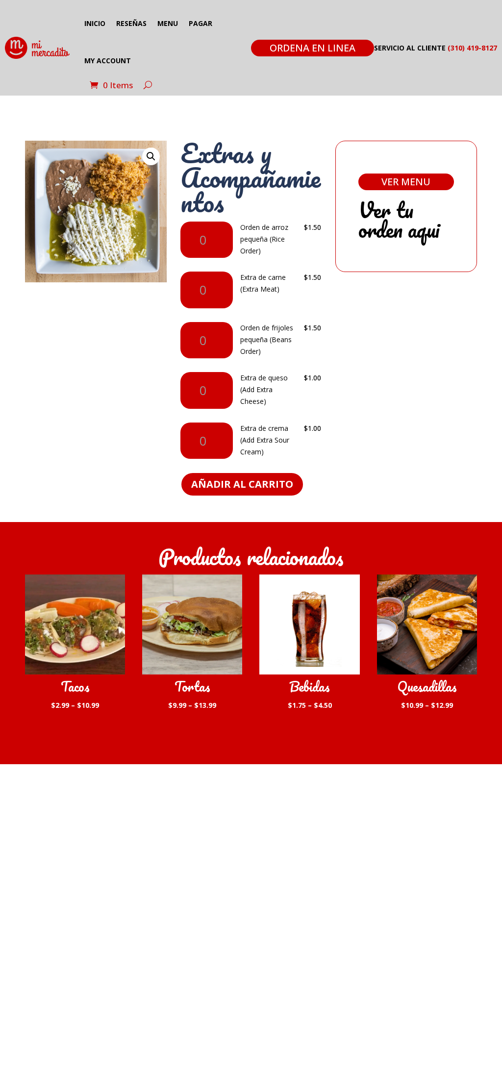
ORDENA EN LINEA (312, 47)
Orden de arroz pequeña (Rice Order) (264, 239)
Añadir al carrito (242, 484)
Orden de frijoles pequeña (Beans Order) (266, 339)
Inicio (94, 23)
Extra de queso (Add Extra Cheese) (264, 389)
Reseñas (131, 23)
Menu (167, 23)
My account (107, 60)
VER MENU (405, 181)
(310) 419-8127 (472, 47)
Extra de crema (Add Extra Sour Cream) (264, 440)
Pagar (200, 23)
